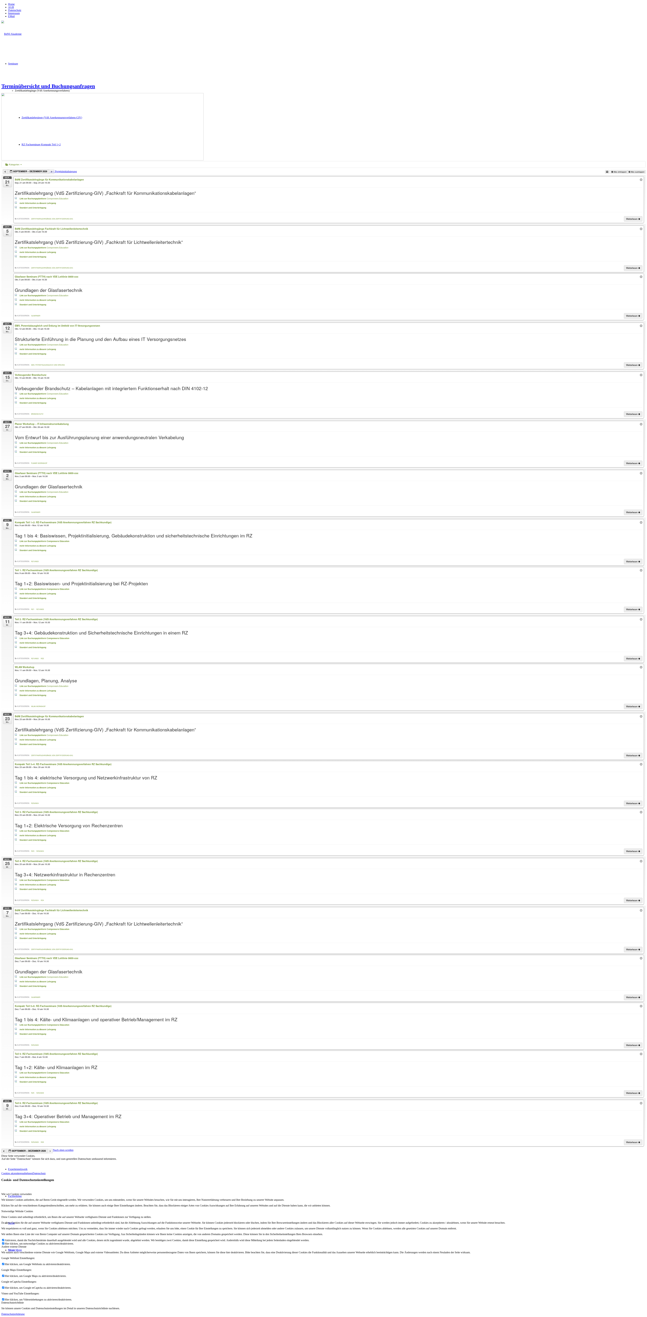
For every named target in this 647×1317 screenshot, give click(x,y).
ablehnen (28, 1173)
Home (11, 4)
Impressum (14, 13)
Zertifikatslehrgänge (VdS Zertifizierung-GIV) (52, 219)
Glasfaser (35, 315)
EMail (11, 16)
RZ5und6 (35, 1045)
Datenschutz (14, 10)
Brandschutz (37, 414)
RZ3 (32, 851)
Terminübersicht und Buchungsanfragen (48, 86)
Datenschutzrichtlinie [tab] (12, 1302)
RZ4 (42, 900)
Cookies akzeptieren (12, 1173)
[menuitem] (327, 4)
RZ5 (32, 1093)
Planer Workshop (39, 463)
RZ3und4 (35, 803)
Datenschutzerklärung (13, 1314)
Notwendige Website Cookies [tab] (17, 1211)
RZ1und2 (35, 561)
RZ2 (42, 658)
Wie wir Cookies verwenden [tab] (16, 1194)
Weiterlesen (632, 218)
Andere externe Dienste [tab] (13, 1246)
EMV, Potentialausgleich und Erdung (48, 365)
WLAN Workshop (38, 706)
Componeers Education (57, 198)
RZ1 (32, 609)
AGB (11, 7)
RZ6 (42, 1142)
